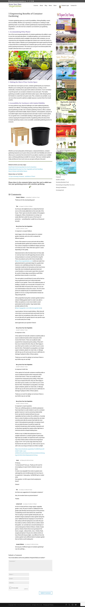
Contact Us (73, 5)
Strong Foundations (61, 187)
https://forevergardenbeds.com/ (24, 261)
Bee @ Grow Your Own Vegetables (24, 328)
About (41, 5)
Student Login (65, 5)
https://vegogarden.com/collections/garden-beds (29, 308)
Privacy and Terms (48, 605)
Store (55, 5)
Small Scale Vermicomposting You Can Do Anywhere (22, 167)
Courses (36, 5)
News (50, 5)
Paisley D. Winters (20, 197)
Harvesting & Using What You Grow (65, 185)
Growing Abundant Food (62, 182)
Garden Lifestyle (60, 179)
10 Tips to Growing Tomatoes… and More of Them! (21, 176)
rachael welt (19, 504)
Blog (46, 5)
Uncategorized (60, 190)
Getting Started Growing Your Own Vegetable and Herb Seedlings (25, 169)
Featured (58, 177)
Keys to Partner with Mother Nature (17, 171)
